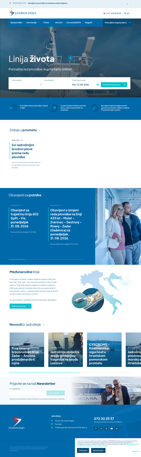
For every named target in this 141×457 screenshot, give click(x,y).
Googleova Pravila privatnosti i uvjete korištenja (92, 445)
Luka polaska (17, 80)
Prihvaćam (83, 450)
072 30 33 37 (116, 13)
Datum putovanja (79, 80)
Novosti (58, 22)
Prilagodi (135, 451)
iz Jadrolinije (25, 324)
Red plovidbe (16, 22)
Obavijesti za (25, 195)
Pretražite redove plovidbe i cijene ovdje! (34, 107)
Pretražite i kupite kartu (115, 22)
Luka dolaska (49, 80)
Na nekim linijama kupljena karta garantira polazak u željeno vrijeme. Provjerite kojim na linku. (115, 108)
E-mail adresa (15, 389)
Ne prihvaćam (98, 450)
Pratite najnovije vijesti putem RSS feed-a (71, 427)
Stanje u (23, 130)
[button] (130, 4)
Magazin (88, 22)
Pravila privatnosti (132, 444)
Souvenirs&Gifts (73, 22)
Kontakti (58, 424)
